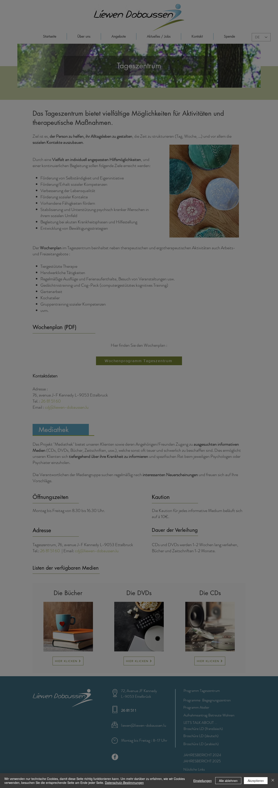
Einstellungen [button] (202, 780)
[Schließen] (272, 781)
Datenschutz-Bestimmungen (124, 782)
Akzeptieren (256, 780)
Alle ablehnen (228, 780)
